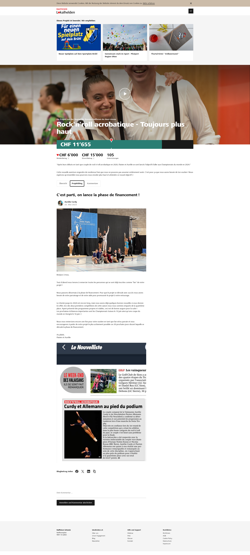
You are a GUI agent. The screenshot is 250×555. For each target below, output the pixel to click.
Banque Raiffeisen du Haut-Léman (100, 119)
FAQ (128, 536)
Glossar (130, 538)
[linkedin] (89, 471)
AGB (164, 536)
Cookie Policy (167, 538)
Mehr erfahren (149, 3)
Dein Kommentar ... (65, 493)
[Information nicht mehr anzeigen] (190, 3)
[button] (190, 11)
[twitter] (83, 471)
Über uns (95, 533)
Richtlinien (166, 533)
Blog (93, 538)
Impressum (167, 544)
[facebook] (77, 471)
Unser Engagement (98, 536)
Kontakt (130, 541)
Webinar (130, 533)
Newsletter (96, 541)
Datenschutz (167, 541)
